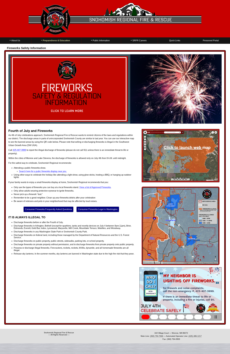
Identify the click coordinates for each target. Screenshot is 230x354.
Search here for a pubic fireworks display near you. (43, 171)
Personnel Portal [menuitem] (211, 40)
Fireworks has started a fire (181, 317)
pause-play (216, 317)
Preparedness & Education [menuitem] (56, 40)
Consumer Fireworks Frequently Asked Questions (48, 209)
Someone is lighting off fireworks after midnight (154, 317)
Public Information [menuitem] (101, 40)
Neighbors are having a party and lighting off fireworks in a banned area (163, 317)
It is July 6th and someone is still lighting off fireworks (172, 317)
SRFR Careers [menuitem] (139, 40)
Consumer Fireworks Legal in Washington (98, 209)
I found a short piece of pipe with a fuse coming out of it (207, 317)
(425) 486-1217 (195, 336)
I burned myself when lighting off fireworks (189, 317)
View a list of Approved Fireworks (95, 187)
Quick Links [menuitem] (174, 40)
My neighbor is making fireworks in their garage (198, 317)
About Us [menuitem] (15, 40)
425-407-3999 (19, 150)
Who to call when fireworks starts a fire (145, 317)
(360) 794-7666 (156, 336)
